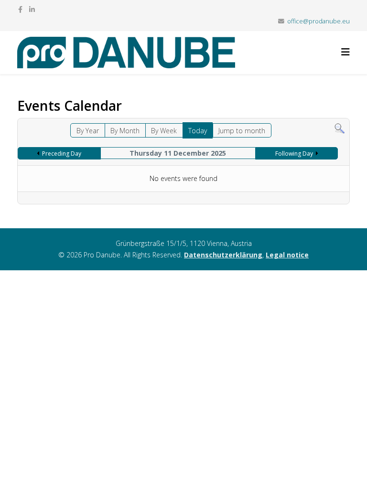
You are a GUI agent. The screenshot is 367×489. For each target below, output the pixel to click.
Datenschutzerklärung (223, 254)
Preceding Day (61, 153)
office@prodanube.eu (318, 21)
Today (197, 130)
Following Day (294, 153)
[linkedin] (32, 9)
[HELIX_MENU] (345, 52)
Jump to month (241, 130)
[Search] (340, 128)
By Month (125, 130)
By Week (164, 130)
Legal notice (287, 254)
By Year (87, 130)
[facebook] (20, 9)
